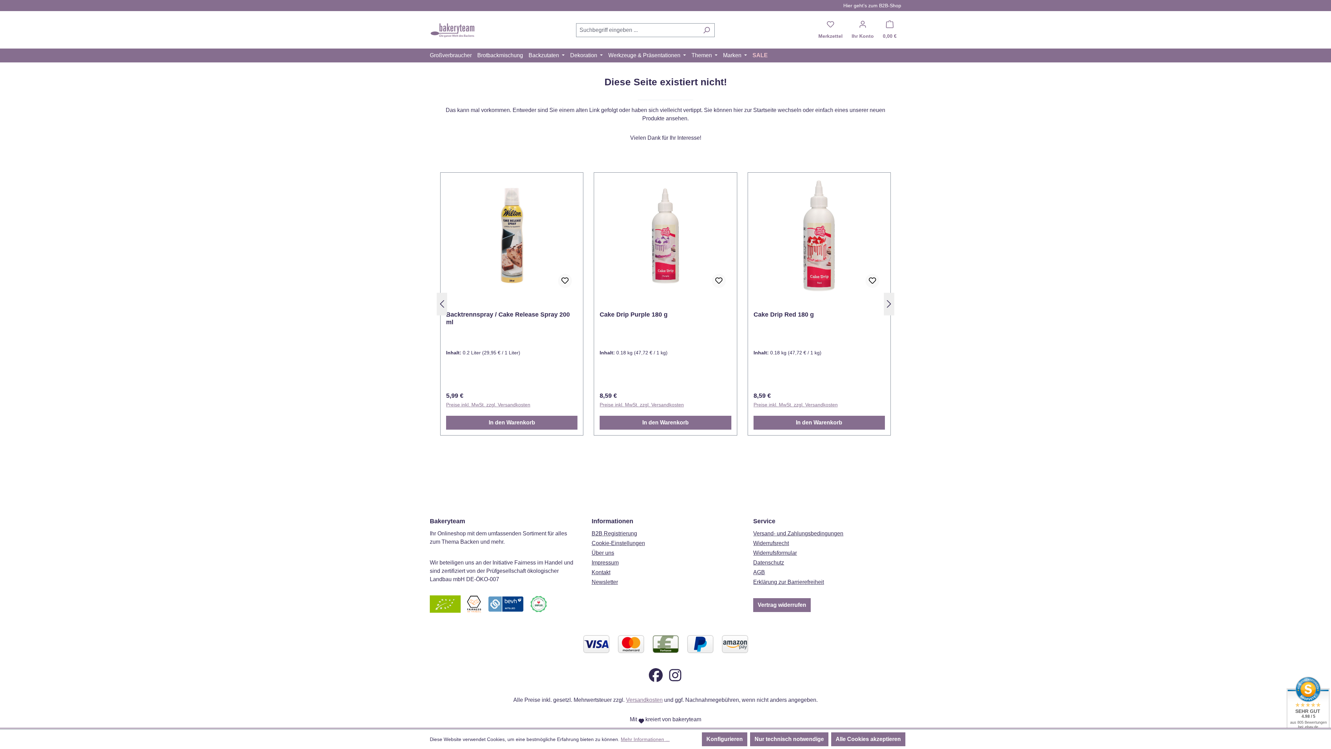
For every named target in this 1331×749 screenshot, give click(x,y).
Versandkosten (644, 700)
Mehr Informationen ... (645, 739)
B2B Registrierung (614, 533)
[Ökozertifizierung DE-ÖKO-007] (445, 603)
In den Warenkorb (512, 422)
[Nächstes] (889, 304)
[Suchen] (706, 30)
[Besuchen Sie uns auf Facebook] (656, 675)
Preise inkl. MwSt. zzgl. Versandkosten (488, 404)
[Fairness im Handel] (473, 603)
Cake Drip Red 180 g (784, 314)
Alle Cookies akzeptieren (868, 739)
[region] (665, 304)
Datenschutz (768, 563)
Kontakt (601, 572)
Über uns (603, 553)
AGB (759, 572)
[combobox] (637, 30)
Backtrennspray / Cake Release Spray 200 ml (508, 318)
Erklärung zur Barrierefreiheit (788, 582)
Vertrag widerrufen (782, 605)
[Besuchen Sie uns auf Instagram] (675, 675)
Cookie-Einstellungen (618, 543)
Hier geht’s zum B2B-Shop (872, 5)
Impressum (605, 563)
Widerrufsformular (775, 553)
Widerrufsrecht (771, 543)
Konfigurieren (724, 739)
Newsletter (605, 582)
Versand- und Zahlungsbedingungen (798, 533)
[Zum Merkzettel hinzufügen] (565, 281)
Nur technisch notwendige (789, 739)
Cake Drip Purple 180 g (634, 314)
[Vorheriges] (442, 304)
